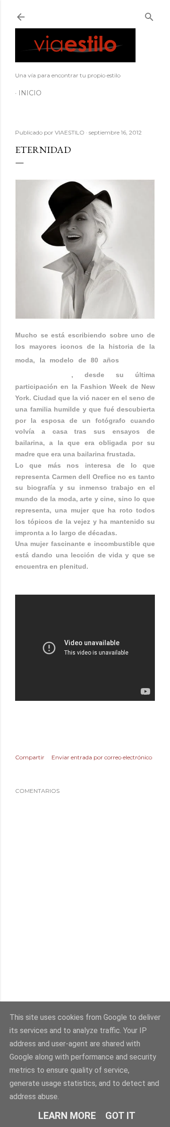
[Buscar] (149, 15)
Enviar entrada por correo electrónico (101, 757)
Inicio (30, 93)
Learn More (67, 1115)
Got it (120, 1115)
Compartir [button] (29, 757)
